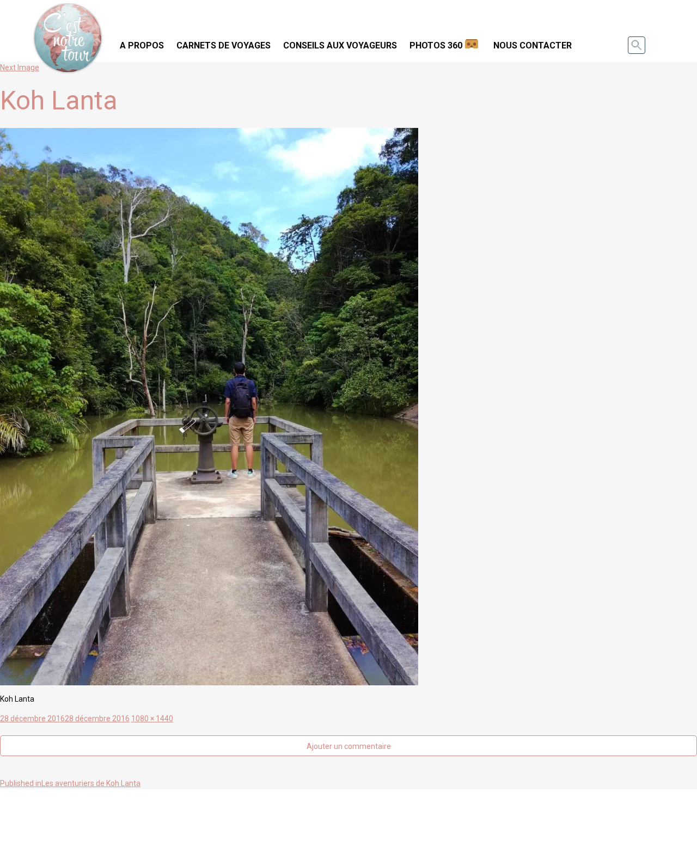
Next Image (19, 67)
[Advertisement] (348, 816)
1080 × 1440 (152, 718)
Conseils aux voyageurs (340, 45)
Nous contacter (532, 45)
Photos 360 (435, 45)
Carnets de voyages (223, 45)
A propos (142, 45)
